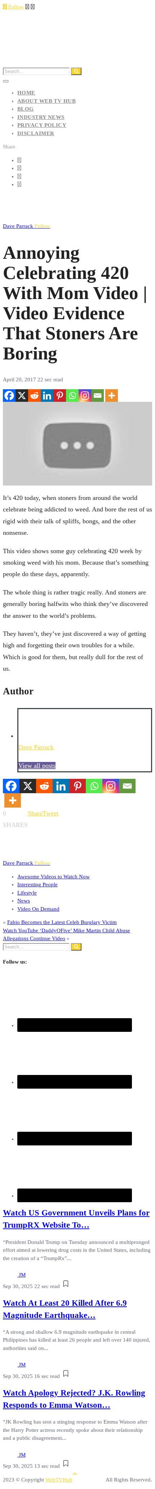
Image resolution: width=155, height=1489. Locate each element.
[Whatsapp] (72, 395)
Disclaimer (35, 133)
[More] (111, 395)
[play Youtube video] (77, 444)
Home (26, 93)
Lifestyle (27, 893)
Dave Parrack (26, 226)
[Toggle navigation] (6, 81)
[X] (21, 395)
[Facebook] (9, 395)
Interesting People (37, 884)
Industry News (41, 117)
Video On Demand (38, 909)
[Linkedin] (47, 395)
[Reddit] (34, 395)
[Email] (97, 395)
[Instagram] (85, 395)
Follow (15, 7)
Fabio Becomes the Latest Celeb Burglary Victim (62, 922)
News (23, 901)
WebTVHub (58, 1480)
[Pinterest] (59, 395)
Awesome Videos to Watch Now (53, 876)
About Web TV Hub (46, 101)
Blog (25, 109)
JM (22, 1275)
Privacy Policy (41, 125)
